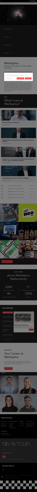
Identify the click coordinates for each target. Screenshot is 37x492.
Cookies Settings (8, 78)
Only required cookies (20, 78)
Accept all (28, 78)
